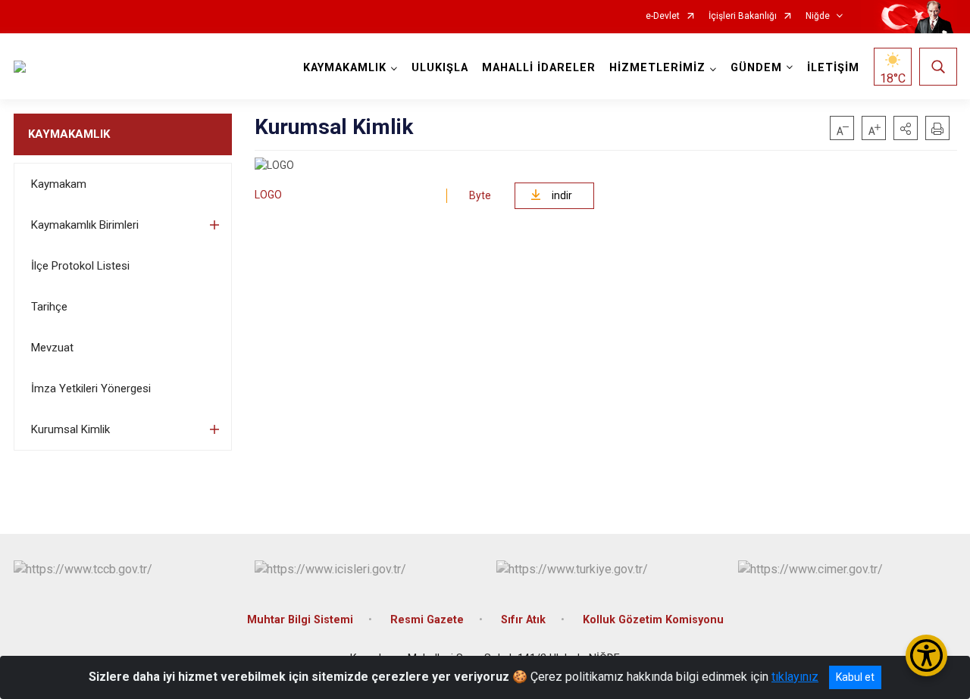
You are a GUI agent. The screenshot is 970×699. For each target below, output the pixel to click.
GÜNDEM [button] (756, 67)
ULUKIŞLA (439, 67)
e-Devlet (663, 16)
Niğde (818, 16)
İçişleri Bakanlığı (743, 16)
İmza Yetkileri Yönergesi (91, 388)
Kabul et (855, 677)
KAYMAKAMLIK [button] (344, 67)
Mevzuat (52, 347)
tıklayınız (794, 676)
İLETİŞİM (833, 67)
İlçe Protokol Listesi (80, 266)
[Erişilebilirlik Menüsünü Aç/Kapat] (926, 655)
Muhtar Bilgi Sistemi (300, 619)
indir (562, 195)
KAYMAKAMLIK (69, 134)
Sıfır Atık (523, 619)
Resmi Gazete (427, 619)
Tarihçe (49, 307)
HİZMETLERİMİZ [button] (657, 67)
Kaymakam (58, 184)
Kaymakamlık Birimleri (85, 225)
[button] (905, 128)
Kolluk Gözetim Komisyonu (653, 619)
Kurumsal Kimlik (70, 429)
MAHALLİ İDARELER (539, 67)
